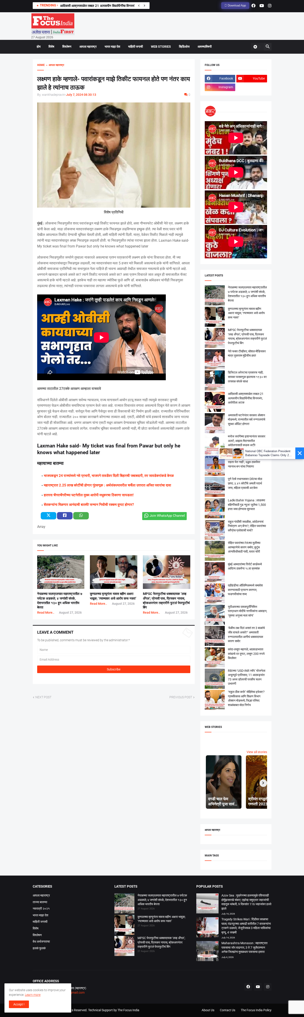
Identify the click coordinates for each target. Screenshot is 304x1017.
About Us (208, 1010)
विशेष (51, 46)
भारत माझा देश (112, 46)
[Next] (144, 5)
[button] (257, 47)
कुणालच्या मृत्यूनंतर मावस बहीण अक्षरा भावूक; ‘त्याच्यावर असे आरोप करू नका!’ (246, 313)
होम (39, 46)
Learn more (33, 995)
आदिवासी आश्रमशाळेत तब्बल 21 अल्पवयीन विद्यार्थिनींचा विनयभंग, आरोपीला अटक (108, 6)
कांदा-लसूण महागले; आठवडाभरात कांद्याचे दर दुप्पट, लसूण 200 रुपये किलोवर (246, 653)
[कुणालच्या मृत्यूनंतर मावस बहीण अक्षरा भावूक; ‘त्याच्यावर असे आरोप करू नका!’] (124, 925)
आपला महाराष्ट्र (88, 46)
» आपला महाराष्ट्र (54, 65)
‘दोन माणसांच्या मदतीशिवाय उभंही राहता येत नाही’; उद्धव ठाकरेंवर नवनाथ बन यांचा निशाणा (245, 462)
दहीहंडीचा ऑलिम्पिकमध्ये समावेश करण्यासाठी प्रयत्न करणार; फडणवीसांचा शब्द (245, 590)
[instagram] (270, 5)
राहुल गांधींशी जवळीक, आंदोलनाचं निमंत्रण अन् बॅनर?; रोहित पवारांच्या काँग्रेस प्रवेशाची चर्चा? (247, 526)
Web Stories (161, 46)
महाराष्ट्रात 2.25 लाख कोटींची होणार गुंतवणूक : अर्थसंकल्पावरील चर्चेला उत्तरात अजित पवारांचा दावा (107, 485)
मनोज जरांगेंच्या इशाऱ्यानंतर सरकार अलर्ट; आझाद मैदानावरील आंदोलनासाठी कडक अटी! (246, 441)
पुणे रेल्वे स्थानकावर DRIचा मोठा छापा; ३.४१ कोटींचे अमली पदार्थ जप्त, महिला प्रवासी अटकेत (245, 483)
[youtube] (261, 5)
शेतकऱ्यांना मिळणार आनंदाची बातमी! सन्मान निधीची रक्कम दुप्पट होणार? (89, 504)
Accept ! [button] (18, 1004)
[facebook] (253, 5)
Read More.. (45, 612)
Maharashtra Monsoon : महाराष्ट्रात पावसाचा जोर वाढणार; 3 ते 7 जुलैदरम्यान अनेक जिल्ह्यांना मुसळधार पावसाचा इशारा (244, 947)
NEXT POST (43, 697)
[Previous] (139, 5)
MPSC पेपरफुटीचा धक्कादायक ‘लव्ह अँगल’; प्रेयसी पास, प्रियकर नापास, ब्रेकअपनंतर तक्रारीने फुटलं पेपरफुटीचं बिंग (161, 942)
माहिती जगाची (135, 46)
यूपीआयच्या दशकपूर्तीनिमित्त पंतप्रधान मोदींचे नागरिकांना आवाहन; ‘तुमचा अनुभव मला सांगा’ (247, 611)
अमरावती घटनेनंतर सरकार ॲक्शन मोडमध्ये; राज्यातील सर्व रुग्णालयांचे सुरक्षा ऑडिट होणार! (246, 419)
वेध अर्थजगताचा (41, 941)
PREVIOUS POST (180, 697)
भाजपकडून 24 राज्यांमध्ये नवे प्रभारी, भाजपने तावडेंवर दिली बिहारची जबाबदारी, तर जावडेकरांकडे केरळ (109, 476)
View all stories (257, 752)
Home (41, 65)
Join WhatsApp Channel (167, 516)
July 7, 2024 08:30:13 (81, 94)
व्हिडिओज (184, 46)
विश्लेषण (66, 46)
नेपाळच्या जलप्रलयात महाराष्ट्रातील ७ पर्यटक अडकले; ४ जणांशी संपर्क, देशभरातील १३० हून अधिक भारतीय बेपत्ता (162, 900)
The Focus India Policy (256, 1010)
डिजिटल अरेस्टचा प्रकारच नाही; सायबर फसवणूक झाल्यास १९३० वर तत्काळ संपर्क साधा (247, 377)
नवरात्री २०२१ (41, 908)
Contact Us (227, 1010)
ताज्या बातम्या (40, 902)
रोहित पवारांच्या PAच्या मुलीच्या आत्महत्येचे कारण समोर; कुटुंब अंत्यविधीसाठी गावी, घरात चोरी (244, 547)
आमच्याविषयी (205, 46)
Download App (236, 5)
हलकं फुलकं (39, 948)
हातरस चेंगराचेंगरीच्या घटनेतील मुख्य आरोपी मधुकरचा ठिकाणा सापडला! (89, 495)
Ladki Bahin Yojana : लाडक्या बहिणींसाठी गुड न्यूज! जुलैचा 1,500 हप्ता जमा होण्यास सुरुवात (247, 504)
